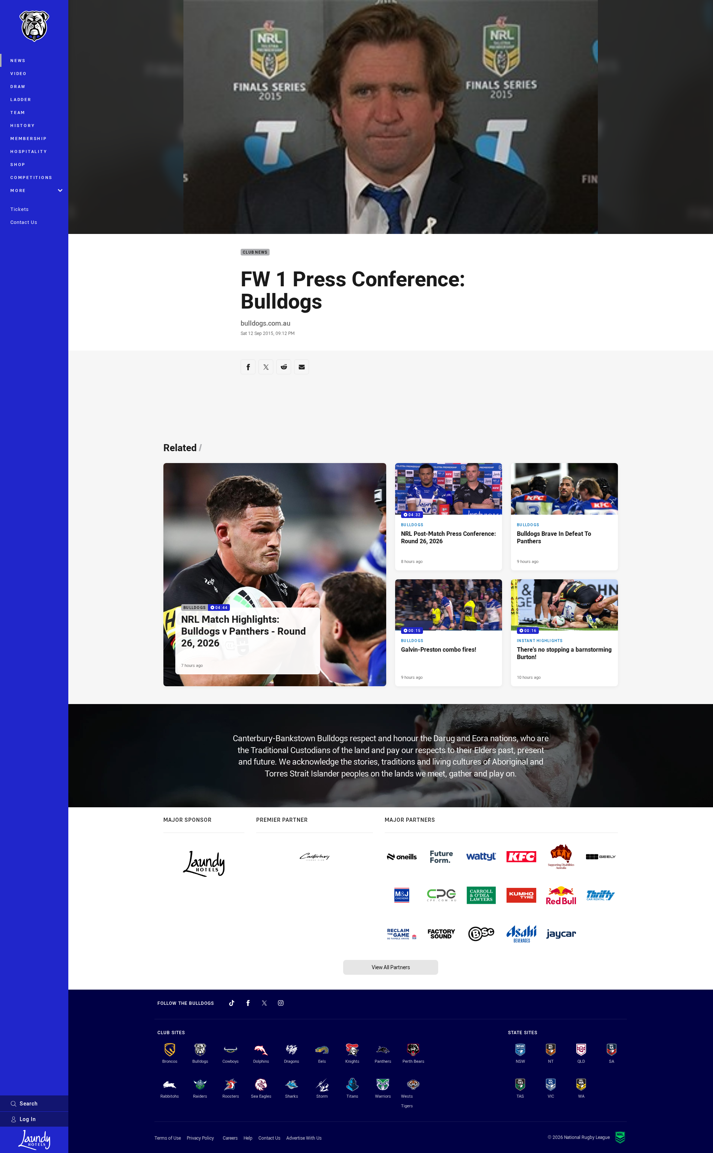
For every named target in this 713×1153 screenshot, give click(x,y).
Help (248, 1138)
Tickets (19, 209)
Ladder (21, 99)
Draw (18, 86)
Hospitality (28, 151)
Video (18, 73)
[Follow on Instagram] (281, 1003)
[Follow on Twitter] (264, 1003)
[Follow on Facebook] (248, 1003)
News (18, 60)
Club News (255, 252)
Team (18, 112)
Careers (230, 1138)
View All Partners (391, 967)
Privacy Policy (200, 1138)
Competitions (31, 177)
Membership (28, 138)
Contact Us (24, 222)
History (22, 125)
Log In (28, 1119)
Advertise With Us (304, 1138)
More (18, 190)
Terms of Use (167, 1138)
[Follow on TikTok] (232, 1003)
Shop (18, 164)
